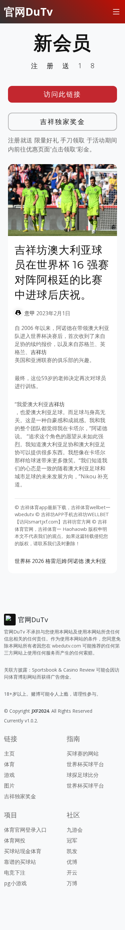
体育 (9, 764)
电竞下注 (14, 872)
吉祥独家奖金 (62, 121)
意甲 (29, 313)
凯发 (72, 851)
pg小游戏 (15, 883)
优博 (72, 861)
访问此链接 (62, 94)
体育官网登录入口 (25, 829)
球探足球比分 (83, 775)
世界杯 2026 (29, 561)
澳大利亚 (95, 561)
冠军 (72, 840)
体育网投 (14, 840)
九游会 (75, 829)
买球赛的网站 (83, 753)
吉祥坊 (39, 352)
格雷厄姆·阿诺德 (64, 561)
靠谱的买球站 (20, 861)
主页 (9, 753)
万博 (72, 883)
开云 (72, 872)
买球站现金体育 (22, 851)
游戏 (9, 775)
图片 (9, 785)
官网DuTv (28, 11)
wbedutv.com (66, 646)
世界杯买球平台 (85, 764)
